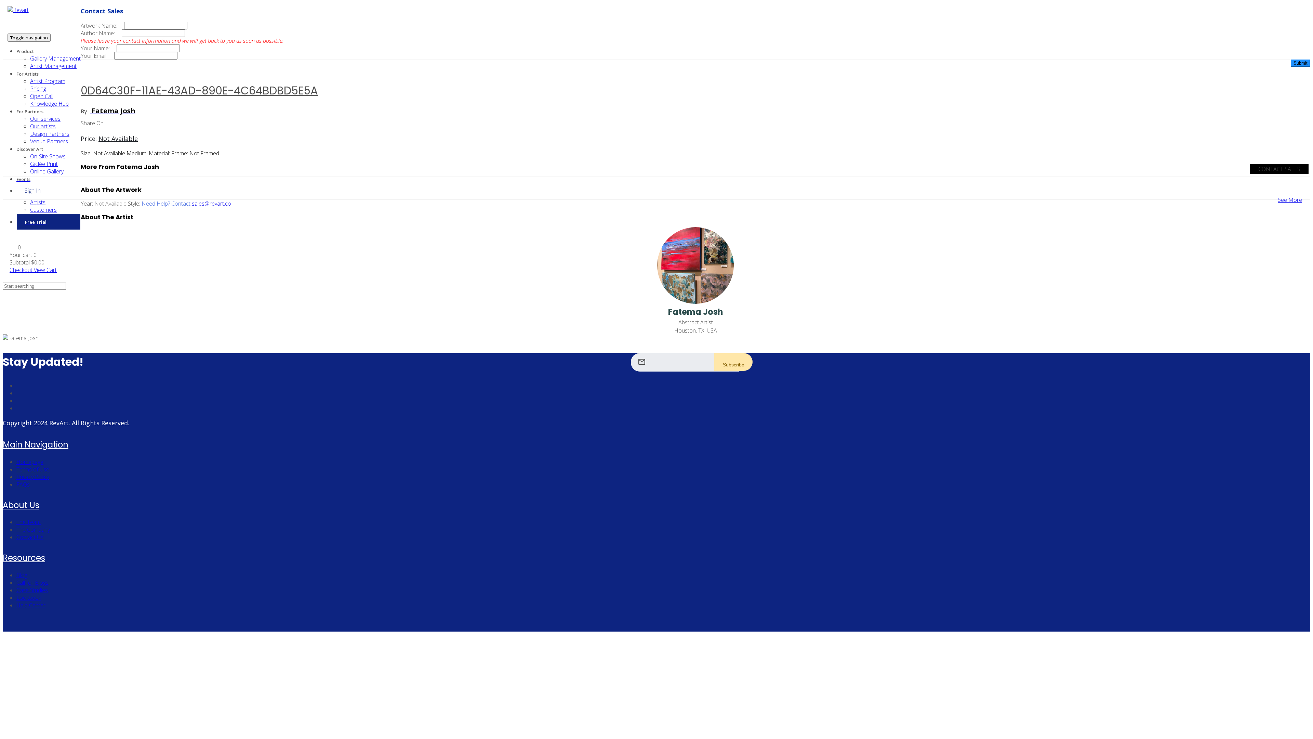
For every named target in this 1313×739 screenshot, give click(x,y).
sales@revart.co (211, 203)
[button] (15, 247)
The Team (28, 522)
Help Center (30, 605)
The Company (33, 529)
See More (1290, 200)
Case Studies (32, 590)
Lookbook (28, 597)
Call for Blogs (32, 582)
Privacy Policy (32, 477)
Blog (21, 575)
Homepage (29, 462)
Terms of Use (32, 469)
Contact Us (29, 537)
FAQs (23, 484)
